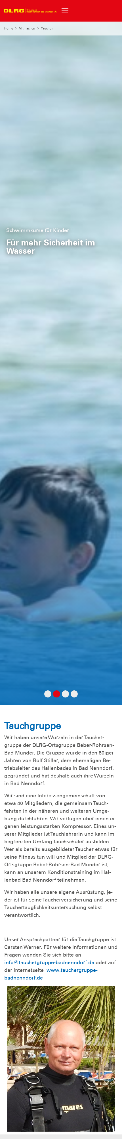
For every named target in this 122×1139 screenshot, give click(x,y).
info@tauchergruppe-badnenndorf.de (49, 962)
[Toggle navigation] (65, 11)
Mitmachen (27, 28)
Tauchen (47, 28)
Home (8, 28)
